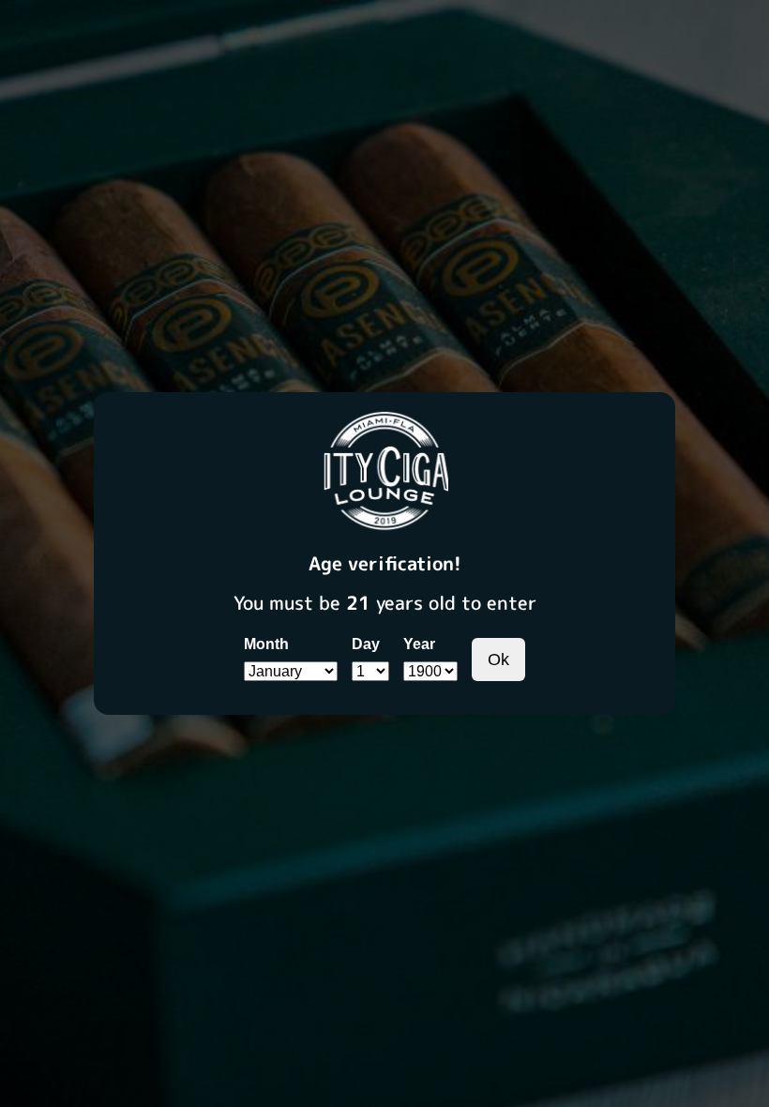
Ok (498, 659)
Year (419, 644)
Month (266, 644)
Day (366, 644)
